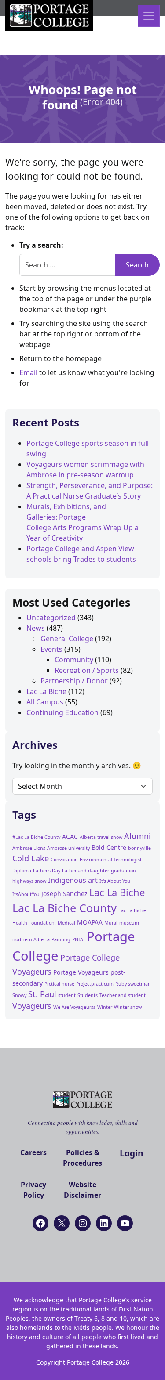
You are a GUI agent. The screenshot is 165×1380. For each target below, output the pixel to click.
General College (66, 638)
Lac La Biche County (64, 907)
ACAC (70, 836)
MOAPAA (90, 922)
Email (28, 372)
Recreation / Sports (87, 670)
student (67, 995)
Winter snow (128, 1007)
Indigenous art (73, 880)
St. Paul (42, 994)
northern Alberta (31, 939)
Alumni (137, 836)
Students (87, 995)
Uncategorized (51, 617)
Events (51, 649)
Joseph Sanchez (64, 893)
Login (131, 1153)
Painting (60, 939)
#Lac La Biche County (36, 837)
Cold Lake (30, 858)
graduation (123, 870)
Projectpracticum (95, 984)
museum (129, 923)
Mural (110, 923)
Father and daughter (85, 870)
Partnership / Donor (74, 681)
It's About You (114, 881)
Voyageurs (31, 1006)
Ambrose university (68, 848)
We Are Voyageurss (74, 1007)
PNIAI (78, 939)
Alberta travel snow (101, 837)
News (35, 628)
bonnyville (139, 848)
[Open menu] (149, 16)
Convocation (64, 859)
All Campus (44, 702)
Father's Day (46, 870)
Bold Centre (109, 847)
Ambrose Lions (28, 848)
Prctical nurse (59, 984)
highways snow (29, 881)
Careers (33, 1152)
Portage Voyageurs (81, 972)
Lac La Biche (46, 691)
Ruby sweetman (133, 984)
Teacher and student (122, 995)
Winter (104, 1007)
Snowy (19, 995)
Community (74, 660)
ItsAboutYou (26, 894)
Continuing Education (62, 712)
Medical (66, 923)
